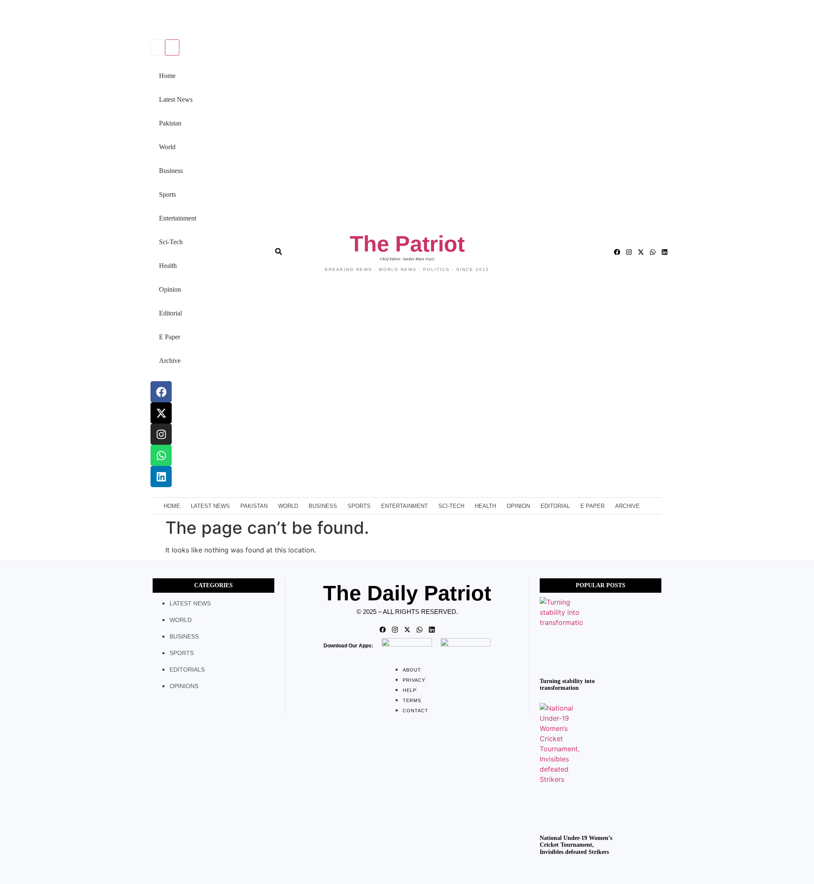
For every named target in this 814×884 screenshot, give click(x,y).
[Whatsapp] (161, 455)
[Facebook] (161, 391)
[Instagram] (161, 434)
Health (168, 265)
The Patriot (407, 243)
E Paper (169, 336)
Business (171, 170)
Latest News (175, 99)
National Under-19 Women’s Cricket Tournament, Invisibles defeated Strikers (576, 845)
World (167, 147)
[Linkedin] (161, 476)
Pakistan (170, 123)
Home (167, 75)
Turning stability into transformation (567, 685)
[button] (149, 20)
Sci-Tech (171, 241)
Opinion (170, 289)
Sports (167, 194)
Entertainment (177, 218)
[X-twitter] (161, 413)
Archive (170, 360)
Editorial (170, 313)
